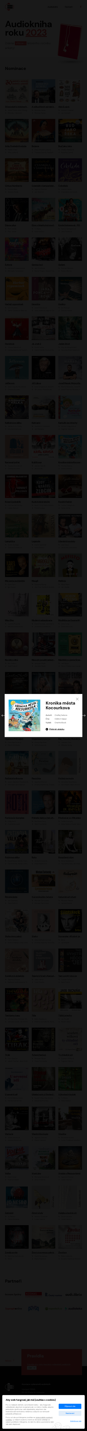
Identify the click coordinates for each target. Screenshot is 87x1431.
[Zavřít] (77, 699)
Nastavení (70, 1413)
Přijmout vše (70, 1406)
